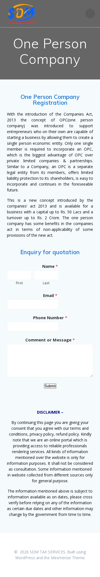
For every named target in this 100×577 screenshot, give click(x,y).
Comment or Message (50, 340)
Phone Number (50, 317)
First (19, 283)
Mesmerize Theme (68, 557)
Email (50, 295)
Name (50, 266)
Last (46, 283)
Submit (50, 386)
